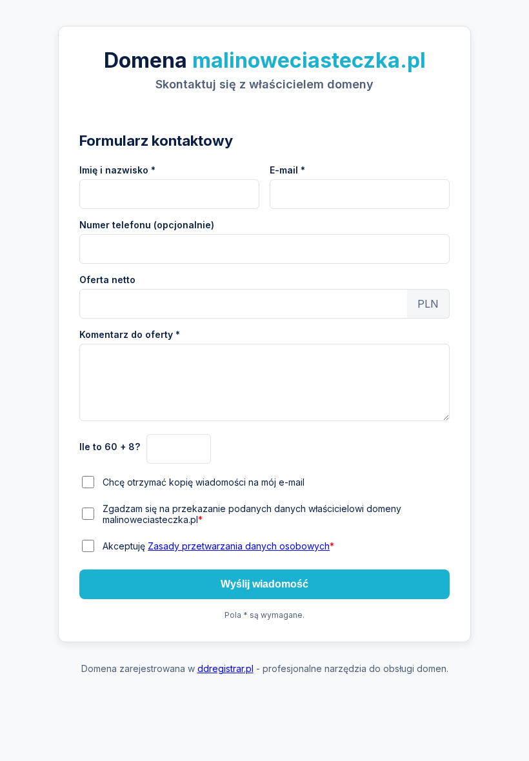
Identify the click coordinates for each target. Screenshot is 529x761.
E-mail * (287, 169)
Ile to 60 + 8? (109, 446)
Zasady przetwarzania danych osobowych (239, 545)
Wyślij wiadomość (264, 583)
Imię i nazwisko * (117, 169)
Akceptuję (218, 545)
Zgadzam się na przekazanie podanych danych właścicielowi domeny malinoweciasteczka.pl (252, 514)
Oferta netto (107, 279)
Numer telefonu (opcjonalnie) (146, 224)
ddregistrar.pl (225, 668)
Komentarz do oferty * (129, 334)
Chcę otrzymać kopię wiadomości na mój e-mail (203, 482)
